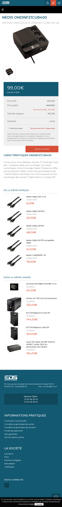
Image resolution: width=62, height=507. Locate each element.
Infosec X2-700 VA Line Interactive (41, 298)
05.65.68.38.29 (31, 399)
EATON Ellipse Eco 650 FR (37, 327)
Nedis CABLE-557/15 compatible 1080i (40, 241)
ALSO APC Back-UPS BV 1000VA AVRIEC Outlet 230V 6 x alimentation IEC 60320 (40, 344)
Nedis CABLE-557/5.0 (35, 211)
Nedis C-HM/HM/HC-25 (36, 255)
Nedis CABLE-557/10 (35, 226)
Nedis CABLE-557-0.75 (36, 197)
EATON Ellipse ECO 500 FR (38, 313)
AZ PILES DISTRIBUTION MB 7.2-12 (41, 284)
